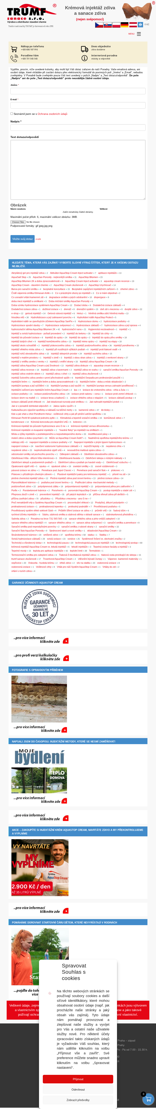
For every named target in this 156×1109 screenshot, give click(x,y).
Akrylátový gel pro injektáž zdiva (28, 273)
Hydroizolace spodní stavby (25, 325)
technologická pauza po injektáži (92, 543)
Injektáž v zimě (51, 357)
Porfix (14, 490)
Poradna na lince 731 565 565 (46, 518)
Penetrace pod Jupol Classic (56, 470)
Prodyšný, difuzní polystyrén (109, 502)
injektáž (123, 329)
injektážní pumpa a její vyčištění (27, 385)
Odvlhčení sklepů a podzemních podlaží (32, 462)
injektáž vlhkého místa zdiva (25, 349)
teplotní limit (76, 550)
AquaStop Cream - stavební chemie (29, 285)
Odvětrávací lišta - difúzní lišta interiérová (32, 458)
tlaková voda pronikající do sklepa (118, 555)
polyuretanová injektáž (76, 486)
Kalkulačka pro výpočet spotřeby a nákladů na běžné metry (41, 410)
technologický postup (127, 543)
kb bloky (105, 410)
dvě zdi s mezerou (109, 309)
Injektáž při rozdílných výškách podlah (65, 349)
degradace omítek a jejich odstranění (68, 297)
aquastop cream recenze (117, 281)
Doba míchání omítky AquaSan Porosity (69, 301)
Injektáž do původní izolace (25, 337)
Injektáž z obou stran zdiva (78, 357)
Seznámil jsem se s (40, 113)
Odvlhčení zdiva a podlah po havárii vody (79, 462)
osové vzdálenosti (104, 466)
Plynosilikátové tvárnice (23, 482)
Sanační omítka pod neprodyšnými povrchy (33, 526)
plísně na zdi (119, 474)
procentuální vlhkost (78, 502)
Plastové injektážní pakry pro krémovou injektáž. (82, 474)
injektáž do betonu (76, 333)
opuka (42, 466)
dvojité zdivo (131, 309)
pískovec (115, 470)
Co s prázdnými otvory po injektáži (73, 293)
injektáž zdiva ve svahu (86, 369)
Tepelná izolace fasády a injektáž (110, 546)
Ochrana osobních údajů (52, 113)
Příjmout (78, 1079)
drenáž (67, 309)
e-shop (15, 313)
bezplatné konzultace (54, 289)
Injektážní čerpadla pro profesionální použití (97, 377)
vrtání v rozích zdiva (21, 571)
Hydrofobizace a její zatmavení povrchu (51, 317)
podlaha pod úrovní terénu (55, 482)
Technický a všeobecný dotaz (26, 543)
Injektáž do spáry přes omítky (107, 337)
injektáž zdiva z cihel (56, 373)
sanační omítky (106, 526)
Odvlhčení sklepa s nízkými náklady (104, 458)
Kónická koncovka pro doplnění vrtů (49, 422)
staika (91, 535)
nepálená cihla (113, 446)
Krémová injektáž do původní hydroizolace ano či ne (38, 426)
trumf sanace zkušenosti (23, 559)
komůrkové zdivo (112, 418)
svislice (71, 539)
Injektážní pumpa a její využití (66, 385)
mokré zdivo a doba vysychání (27, 438)
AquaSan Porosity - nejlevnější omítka (52, 277)
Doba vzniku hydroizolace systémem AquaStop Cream (39, 305)
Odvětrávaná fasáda (69, 458)
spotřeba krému (73, 535)
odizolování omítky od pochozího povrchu (32, 454)
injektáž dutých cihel (21, 341)
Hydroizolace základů (87, 325)
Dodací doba (81, 305)
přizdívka (45, 498)
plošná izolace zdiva (108, 478)
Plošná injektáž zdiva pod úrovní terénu (70, 478)
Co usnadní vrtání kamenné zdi (27, 297)
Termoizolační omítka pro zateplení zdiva (32, 555)
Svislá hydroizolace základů (25, 539)
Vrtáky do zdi (109, 567)
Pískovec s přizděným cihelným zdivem (31, 474)
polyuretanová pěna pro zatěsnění (113, 486)
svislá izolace (54, 539)
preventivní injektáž (50, 494)
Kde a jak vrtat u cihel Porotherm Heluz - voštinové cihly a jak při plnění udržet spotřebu (56, 414)
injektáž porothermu (124, 345)
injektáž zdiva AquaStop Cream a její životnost (35, 365)
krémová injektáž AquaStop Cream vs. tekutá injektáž (38, 546)
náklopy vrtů (17, 442)
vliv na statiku (84, 563)
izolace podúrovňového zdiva (49, 394)
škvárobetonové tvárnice (24, 535)
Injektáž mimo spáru (83, 341)
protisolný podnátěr (78, 506)
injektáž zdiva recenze (22, 369)
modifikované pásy (97, 434)
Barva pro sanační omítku (24, 289)
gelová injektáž (33, 313)
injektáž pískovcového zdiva (56, 345)
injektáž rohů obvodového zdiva (27, 353)
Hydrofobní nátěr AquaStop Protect (95, 317)
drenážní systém (85, 309)
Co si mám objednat (106, 293)
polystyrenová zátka (48, 486)
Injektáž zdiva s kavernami (54, 369)
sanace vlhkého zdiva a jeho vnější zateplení (92, 518)
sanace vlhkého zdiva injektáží (27, 522)
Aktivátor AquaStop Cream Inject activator (71, 273)
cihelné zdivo (127, 289)
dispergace (100, 297)
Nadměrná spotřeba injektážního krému (108, 438)
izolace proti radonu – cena (86, 394)
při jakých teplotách (76, 494)
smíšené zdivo (50, 535)
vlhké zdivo (65, 563)
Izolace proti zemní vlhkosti (119, 394)
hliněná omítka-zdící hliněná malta (106, 313)
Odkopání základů (69, 454)
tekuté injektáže (80, 546)
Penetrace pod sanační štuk (91, 470)
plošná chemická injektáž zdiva (27, 478)
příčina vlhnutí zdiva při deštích (109, 494)
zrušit (38, 239)
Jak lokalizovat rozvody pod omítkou (65, 402)
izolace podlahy (19, 394)
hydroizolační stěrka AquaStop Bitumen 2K (33, 329)
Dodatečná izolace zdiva (24, 309)
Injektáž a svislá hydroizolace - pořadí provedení (36, 333)
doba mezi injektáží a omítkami (27, 301)
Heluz (80, 313)
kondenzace (17, 422)
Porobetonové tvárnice (34, 490)
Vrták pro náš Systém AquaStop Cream (77, 567)
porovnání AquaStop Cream (82, 490)
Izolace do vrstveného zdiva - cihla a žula (104, 390)
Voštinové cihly (43, 567)
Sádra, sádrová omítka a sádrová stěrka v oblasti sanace (71, 514)
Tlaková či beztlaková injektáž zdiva (77, 555)
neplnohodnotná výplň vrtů (48, 450)
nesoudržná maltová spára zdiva (84, 450)
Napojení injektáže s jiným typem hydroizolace (98, 442)
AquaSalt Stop (18, 277)
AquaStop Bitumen (88, 277)
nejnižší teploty (91, 446)
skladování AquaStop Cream (102, 530)
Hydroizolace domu (88, 321)
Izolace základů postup (120, 398)
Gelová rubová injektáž (59, 313)
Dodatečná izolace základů (107, 305)
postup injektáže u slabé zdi (117, 490)
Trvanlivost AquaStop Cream (57, 559)
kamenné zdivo (87, 410)
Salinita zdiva (18, 518)
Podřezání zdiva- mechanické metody (94, 482)
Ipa (75, 390)
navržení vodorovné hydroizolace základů (56, 446)
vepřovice (16, 563)
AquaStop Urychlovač (100, 285)
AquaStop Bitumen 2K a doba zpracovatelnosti (35, 281)
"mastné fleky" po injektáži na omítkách (79, 430)
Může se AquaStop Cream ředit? (66, 438)
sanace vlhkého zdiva (60, 522)
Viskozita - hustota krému (41, 563)
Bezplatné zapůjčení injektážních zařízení (93, 289)
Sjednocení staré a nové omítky (65, 530)
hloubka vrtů (17, 317)
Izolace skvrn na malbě (23, 398)
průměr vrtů (101, 510)
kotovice (77, 422)
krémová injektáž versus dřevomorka (90, 426)
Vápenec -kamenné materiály (123, 559)
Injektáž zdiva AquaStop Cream (96, 361)
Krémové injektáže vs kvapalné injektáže (32, 430)
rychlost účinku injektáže (24, 514)
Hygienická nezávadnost (101, 329)
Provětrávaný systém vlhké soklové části (32, 510)
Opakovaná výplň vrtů (22, 466)
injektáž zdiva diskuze (77, 365)
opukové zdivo (58, 466)
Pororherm (57, 490)
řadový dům (119, 510)
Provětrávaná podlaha (105, 506)
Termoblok (94, 550)
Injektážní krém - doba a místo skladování (101, 381)
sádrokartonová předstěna (119, 514)
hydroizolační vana (72, 329)
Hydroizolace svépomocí (58, 325)
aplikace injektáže (107, 273)
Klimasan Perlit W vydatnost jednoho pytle (33, 418)
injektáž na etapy (108, 341)
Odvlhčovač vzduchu (117, 462)
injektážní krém (19, 381)
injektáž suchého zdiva (95, 353)
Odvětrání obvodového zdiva (99, 454)
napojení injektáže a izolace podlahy (48, 442)
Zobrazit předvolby (78, 1100)
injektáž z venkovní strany (110, 357)
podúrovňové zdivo (21, 486)
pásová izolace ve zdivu (23, 470)
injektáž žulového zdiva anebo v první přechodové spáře (40, 377)
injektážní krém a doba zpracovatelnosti (53, 381)
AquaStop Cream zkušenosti (68, 285)
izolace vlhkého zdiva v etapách (86, 398)
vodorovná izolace (106, 563)
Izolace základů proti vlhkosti (26, 402)
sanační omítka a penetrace (121, 522)
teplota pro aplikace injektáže (48, 550)
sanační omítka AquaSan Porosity (120, 369)
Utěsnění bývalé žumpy (90, 559)
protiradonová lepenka (51, 506)
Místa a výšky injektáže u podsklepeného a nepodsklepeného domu (46, 434)
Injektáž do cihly (100, 333)
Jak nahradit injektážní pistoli (104, 402)
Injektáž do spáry (54, 337)
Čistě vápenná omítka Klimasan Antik (30, 293)
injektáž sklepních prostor (64, 353)
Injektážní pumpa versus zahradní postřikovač (110, 385)
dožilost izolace (50, 309)
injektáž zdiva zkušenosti (85, 373)
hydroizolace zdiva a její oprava (120, 325)
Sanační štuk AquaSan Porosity (27, 530)
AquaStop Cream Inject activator (81, 281)
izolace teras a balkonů (53, 398)
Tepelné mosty (18, 550)
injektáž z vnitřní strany (61, 361)
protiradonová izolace (22, 506)
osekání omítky (80, 466)
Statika (102, 535)
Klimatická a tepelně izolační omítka (78, 418)
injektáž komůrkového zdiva (52, 341)
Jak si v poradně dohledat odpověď (29, 406)
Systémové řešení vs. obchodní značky (102, 539)
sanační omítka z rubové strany (77, 526)
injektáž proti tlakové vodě (104, 349)
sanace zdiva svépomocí (89, 522)
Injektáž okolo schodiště (23, 345)
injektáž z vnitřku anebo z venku (27, 361)
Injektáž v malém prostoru (24, 357)
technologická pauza (58, 543)
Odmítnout (78, 1089)
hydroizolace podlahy (115, 321)
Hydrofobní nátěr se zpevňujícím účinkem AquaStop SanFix (41, 321)
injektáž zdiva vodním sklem (25, 373)
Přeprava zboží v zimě (22, 494)
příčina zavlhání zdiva (22, 498)
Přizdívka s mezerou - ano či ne (71, 498)
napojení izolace (20, 446)
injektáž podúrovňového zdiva (91, 345)
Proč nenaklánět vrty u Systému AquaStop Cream (36, 502)
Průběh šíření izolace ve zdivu (73, 510)
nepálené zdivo (19, 450)
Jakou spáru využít (62, 406)
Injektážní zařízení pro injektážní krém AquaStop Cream (39, 390)
